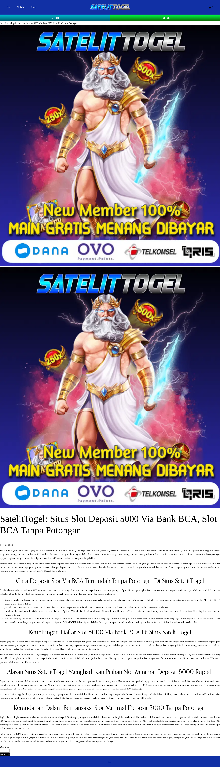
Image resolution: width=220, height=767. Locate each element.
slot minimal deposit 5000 (120, 688)
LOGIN (55, 18)
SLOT (110, 762)
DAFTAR (165, 18)
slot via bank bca (212, 645)
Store (2, 23)
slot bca (27, 550)
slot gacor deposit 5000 (26, 590)
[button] (5, 754)
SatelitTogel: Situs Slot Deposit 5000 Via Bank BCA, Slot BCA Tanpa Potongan (41, 23)
